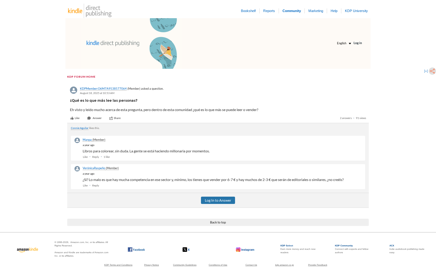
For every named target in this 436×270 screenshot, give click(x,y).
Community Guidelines (184, 265)
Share (117, 118)
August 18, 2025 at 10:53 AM (97, 93)
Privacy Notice (151, 265)
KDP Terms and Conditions (118, 265)
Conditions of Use (218, 265)
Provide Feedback (317, 265)
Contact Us (251, 265)
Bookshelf (248, 11)
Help (334, 11)
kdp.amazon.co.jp (284, 265)
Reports (269, 11)
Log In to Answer (218, 200)
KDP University (356, 11)
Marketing (315, 11)
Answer (97, 118)
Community (291, 11)
